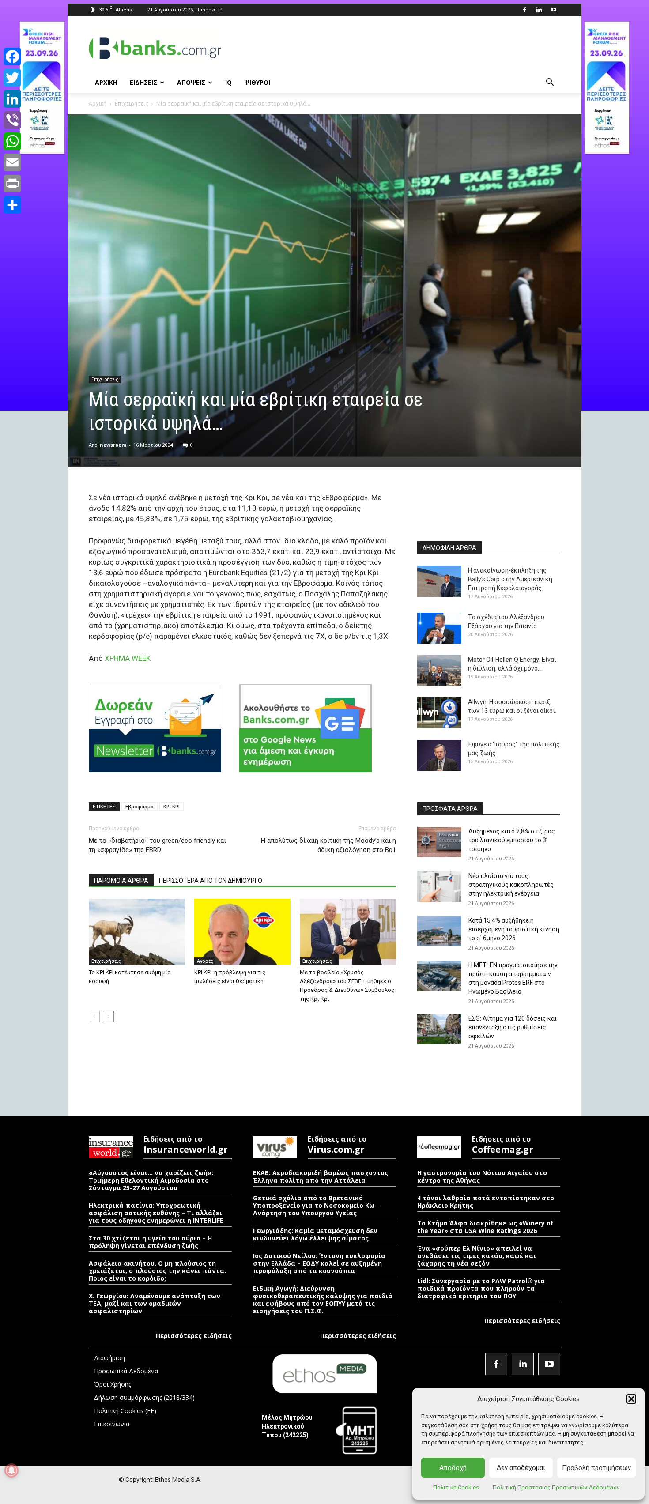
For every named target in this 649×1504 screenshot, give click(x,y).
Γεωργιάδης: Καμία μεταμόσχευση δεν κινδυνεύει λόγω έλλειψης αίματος (315, 1234)
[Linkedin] (539, 10)
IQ (228, 82)
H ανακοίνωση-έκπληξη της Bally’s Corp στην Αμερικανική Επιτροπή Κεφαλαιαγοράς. (510, 579)
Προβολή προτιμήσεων (596, 1468)
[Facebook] (524, 10)
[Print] (12, 183)
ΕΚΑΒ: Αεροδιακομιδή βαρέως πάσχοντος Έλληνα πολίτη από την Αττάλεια (320, 1176)
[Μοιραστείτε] (12, 204)
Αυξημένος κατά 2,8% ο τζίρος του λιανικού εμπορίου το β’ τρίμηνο (511, 840)
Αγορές (205, 961)
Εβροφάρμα (139, 806)
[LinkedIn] (12, 98)
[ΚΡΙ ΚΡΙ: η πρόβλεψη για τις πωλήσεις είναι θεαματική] (242, 932)
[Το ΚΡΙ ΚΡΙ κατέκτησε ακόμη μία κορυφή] (137, 932)
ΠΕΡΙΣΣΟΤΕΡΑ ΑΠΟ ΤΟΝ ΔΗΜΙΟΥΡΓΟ (210, 880)
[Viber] (12, 120)
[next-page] (108, 1016)
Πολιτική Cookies (456, 1487)
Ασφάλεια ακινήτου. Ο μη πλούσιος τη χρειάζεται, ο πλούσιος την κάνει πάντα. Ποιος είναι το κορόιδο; (157, 1270)
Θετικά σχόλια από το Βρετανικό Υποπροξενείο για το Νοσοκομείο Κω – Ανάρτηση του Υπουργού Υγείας (316, 1205)
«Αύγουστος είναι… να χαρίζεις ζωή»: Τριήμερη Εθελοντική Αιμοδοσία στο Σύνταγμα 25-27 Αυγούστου (151, 1180)
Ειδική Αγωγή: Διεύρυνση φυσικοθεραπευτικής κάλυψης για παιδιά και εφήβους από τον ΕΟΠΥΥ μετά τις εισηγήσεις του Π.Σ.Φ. (322, 1299)
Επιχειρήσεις (131, 103)
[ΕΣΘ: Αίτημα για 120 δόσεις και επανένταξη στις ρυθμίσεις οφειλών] (439, 1029)
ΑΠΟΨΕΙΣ (191, 82)
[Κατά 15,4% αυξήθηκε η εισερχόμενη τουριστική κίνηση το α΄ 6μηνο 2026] (439, 931)
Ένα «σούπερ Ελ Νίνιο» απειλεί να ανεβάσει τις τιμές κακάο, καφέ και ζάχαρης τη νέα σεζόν (476, 1255)
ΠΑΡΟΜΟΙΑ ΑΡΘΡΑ (121, 880)
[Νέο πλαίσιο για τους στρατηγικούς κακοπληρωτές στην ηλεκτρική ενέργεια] (439, 886)
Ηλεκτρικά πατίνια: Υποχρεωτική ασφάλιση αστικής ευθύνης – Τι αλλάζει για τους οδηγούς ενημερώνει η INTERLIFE (156, 1213)
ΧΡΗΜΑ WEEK (128, 658)
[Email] (12, 162)
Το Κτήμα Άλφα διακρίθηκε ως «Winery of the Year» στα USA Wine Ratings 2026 (485, 1227)
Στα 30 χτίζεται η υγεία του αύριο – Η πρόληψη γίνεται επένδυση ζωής (150, 1242)
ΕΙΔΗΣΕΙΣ (143, 82)
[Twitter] (12, 77)
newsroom (113, 444)
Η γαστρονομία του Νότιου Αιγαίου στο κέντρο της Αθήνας (482, 1176)
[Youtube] (553, 10)
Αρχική (97, 103)
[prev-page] (94, 1016)
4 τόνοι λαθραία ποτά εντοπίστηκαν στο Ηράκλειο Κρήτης (485, 1202)
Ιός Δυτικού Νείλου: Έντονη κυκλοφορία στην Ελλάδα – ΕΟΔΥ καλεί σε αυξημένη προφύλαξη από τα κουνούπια (319, 1263)
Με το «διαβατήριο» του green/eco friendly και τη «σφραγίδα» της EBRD (157, 845)
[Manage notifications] (11, 1470)
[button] (631, 1399)
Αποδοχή (453, 1468)
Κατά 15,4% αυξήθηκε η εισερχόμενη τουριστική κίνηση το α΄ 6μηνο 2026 (513, 929)
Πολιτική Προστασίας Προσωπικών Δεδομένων (556, 1487)
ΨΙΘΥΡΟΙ (257, 82)
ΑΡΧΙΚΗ (106, 82)
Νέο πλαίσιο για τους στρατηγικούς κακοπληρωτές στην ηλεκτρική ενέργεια (511, 884)
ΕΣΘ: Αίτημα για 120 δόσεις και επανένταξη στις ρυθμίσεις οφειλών (512, 1027)
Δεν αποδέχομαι (521, 1468)
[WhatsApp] (12, 141)
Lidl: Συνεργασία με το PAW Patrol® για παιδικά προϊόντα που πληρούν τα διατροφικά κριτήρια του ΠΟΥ (481, 1288)
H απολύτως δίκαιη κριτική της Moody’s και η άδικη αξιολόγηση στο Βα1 (328, 845)
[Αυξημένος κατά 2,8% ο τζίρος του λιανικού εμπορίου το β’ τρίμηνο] (439, 842)
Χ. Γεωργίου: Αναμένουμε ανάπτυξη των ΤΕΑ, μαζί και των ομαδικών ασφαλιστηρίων (154, 1303)
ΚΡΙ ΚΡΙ (171, 806)
